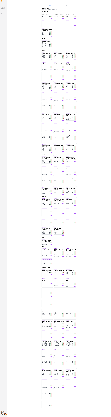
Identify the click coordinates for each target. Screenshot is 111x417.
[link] (3, 1)
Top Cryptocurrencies (3, 7)
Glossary (1, 14)
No (63, 16)
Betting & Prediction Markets (3, 8)
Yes (50, 16)
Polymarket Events (68, 5)
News (1, 15)
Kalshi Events (50, 5)
